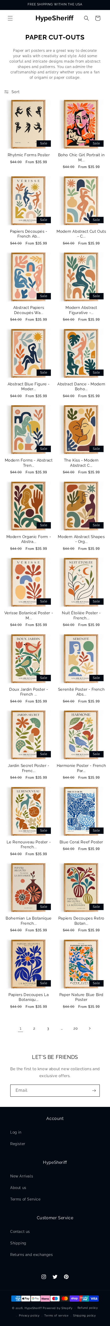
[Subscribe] (94, 1091)
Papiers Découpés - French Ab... (28, 234)
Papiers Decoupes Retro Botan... (81, 921)
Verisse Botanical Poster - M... (28, 615)
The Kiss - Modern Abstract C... (81, 463)
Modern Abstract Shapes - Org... (81, 539)
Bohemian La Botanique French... (29, 921)
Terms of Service (25, 1199)
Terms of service (56, 1315)
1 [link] (20, 1028)
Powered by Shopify (58, 1308)
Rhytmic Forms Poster (29, 155)
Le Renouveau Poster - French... (29, 845)
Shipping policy (84, 1315)
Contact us (20, 1232)
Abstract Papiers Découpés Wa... (28, 310)
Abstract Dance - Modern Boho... (81, 387)
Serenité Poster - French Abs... (81, 692)
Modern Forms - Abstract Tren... (29, 463)
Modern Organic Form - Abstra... (28, 539)
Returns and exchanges (31, 1255)
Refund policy (88, 1308)
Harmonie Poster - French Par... (81, 768)
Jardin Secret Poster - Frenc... (28, 768)
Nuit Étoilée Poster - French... (81, 615)
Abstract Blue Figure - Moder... (29, 387)
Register (17, 1144)
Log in (15, 1132)
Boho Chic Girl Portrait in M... (81, 157)
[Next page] (89, 1028)
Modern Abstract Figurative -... (81, 310)
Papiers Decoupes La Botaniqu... (28, 997)
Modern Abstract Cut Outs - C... (81, 234)
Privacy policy (29, 1315)
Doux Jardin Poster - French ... (28, 692)
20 (75, 1028)
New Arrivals (21, 1176)
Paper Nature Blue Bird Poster (81, 997)
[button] (10, 18)
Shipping (18, 1243)
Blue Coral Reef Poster (81, 842)
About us (18, 1188)
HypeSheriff (33, 1308)
